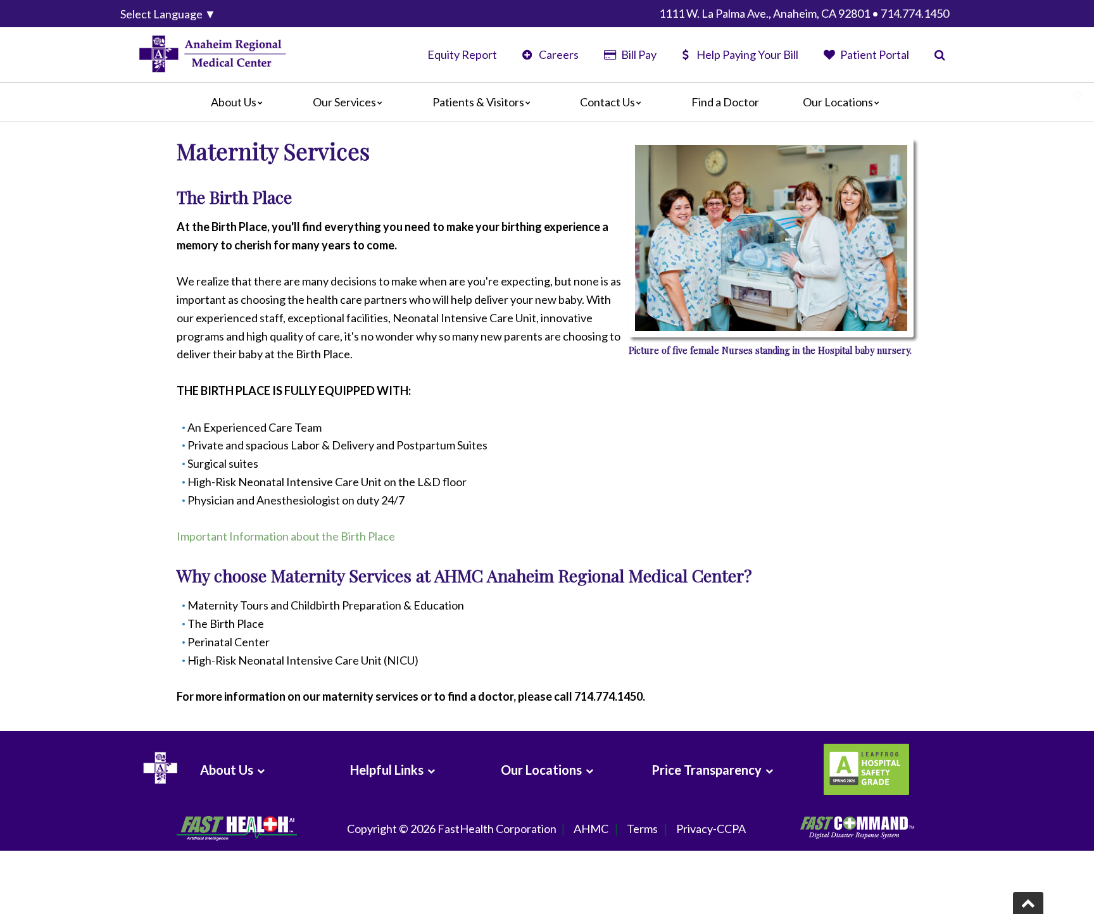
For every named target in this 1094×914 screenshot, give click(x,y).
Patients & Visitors (478, 102)
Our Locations (838, 102)
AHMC (591, 829)
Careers (558, 54)
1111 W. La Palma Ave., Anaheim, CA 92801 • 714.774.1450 (804, 13)
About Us (233, 102)
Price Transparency (706, 769)
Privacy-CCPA (711, 829)
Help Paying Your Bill (747, 54)
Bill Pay (637, 54)
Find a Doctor (725, 102)
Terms (642, 829)
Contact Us (607, 102)
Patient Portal (873, 54)
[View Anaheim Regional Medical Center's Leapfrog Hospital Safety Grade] (865, 769)
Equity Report (462, 54)
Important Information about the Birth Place (286, 536)
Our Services (344, 102)
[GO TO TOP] (1028, 903)
